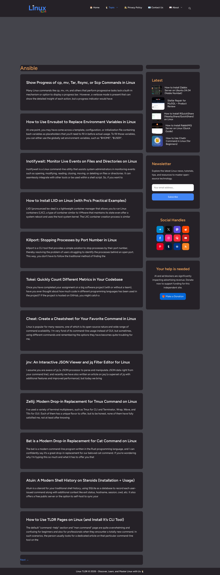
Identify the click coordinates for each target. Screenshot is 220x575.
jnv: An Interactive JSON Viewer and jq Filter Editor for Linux (78, 362)
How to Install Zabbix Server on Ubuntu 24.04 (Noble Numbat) (178, 90)
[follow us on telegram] (160, 229)
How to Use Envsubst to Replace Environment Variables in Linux (81, 121)
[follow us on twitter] (168, 229)
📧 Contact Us (155, 7)
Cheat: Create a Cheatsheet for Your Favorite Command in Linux (81, 318)
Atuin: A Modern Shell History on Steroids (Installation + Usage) (80, 480)
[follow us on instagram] (168, 238)
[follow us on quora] (177, 238)
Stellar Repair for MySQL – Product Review (177, 103)
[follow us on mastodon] (177, 229)
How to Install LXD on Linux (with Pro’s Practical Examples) (76, 200)
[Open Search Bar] (190, 8)
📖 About (174, 7)
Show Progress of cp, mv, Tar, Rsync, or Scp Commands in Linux (80, 82)
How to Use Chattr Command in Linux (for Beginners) (178, 141)
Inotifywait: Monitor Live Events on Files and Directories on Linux (81, 161)
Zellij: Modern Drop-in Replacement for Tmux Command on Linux (81, 401)
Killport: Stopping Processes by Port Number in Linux (71, 240)
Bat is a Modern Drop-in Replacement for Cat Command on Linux (81, 441)
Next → (24, 559)
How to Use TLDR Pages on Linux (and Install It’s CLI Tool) (75, 519)
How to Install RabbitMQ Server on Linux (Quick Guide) (179, 128)
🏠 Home (94, 7)
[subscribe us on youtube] (185, 238)
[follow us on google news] (177, 246)
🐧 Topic (109, 7)
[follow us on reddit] (185, 229)
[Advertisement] (110, 39)
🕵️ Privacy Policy (133, 7)
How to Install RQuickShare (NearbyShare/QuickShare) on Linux (179, 116)
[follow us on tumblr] (168, 246)
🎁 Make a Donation (173, 296)
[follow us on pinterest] (160, 246)
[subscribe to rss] (185, 246)
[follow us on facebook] (160, 238)
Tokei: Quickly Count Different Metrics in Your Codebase (74, 279)
